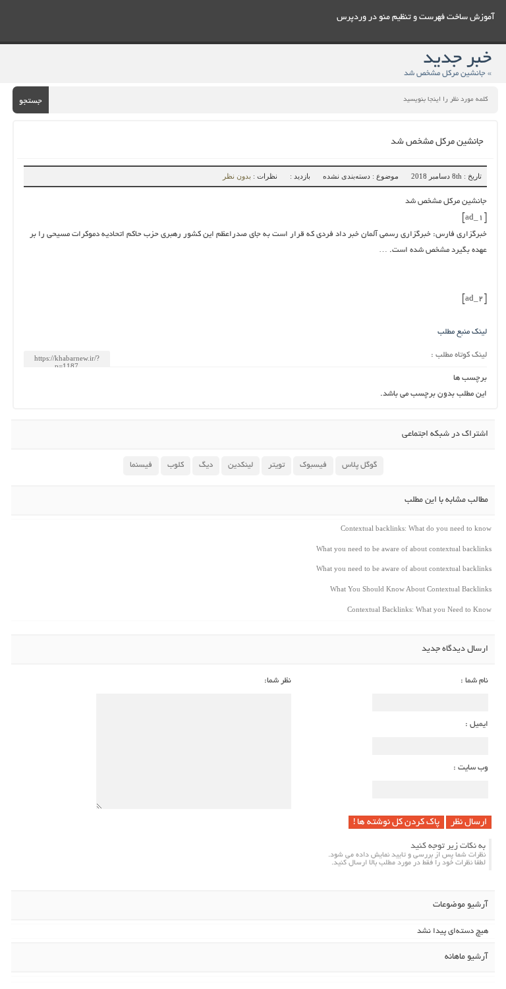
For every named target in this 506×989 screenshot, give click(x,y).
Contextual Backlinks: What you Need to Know (419, 609)
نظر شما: (277, 680)
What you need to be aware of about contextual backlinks (404, 549)
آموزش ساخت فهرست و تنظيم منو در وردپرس (416, 17)
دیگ (206, 465)
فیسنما (141, 465)
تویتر (276, 465)
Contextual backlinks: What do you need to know (416, 528)
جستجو (30, 101)
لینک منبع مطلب (462, 332)
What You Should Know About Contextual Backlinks (411, 589)
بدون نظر (237, 176)
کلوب (175, 465)
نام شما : (474, 680)
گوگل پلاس (359, 465)
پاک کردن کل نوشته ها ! (396, 822)
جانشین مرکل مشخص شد (437, 142)
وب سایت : (470, 768)
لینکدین (240, 465)
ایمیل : (476, 724)
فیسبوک (313, 465)
